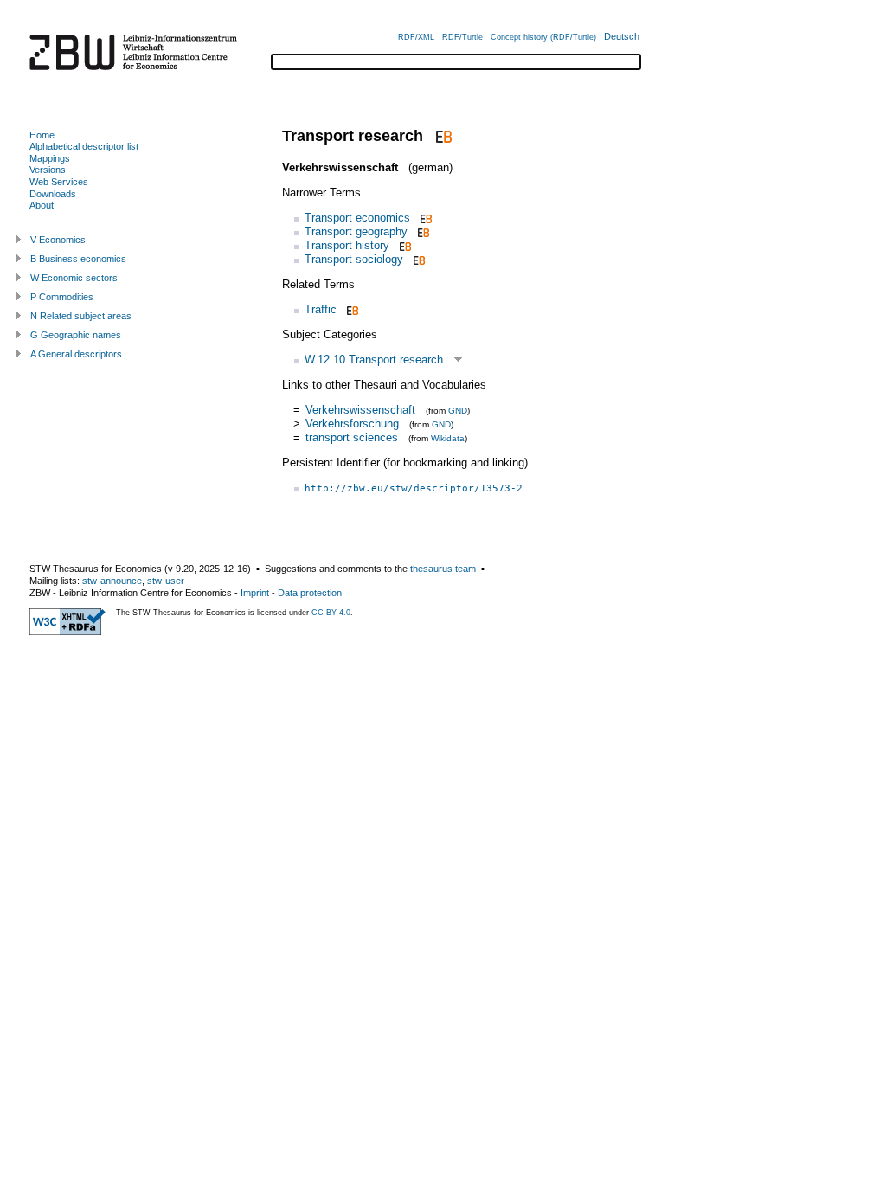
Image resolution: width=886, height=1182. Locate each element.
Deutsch (621, 36)
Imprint (255, 593)
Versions (47, 169)
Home (42, 135)
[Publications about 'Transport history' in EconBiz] (403, 245)
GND (457, 410)
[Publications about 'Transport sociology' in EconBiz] (417, 259)
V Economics (58, 239)
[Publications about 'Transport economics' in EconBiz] (424, 217)
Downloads (52, 194)
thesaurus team (443, 568)
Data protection (310, 593)
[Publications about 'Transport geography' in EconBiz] (421, 231)
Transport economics (357, 217)
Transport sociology (354, 259)
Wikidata (448, 438)
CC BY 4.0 (330, 612)
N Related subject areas (81, 316)
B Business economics (78, 259)
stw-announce (112, 580)
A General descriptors (76, 354)
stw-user (165, 580)
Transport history (347, 245)
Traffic (321, 309)
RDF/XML (416, 37)
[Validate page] (67, 631)
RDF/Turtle (462, 37)
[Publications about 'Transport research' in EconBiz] (442, 136)
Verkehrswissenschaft (360, 409)
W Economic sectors (74, 278)
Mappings (49, 158)
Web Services (58, 182)
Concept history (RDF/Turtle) (543, 37)
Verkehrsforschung (352, 423)
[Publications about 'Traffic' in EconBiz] (350, 309)
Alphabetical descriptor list (83, 146)
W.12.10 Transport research (374, 359)
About (41, 205)
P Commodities (61, 297)
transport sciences (351, 437)
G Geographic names (75, 335)
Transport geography (356, 231)
